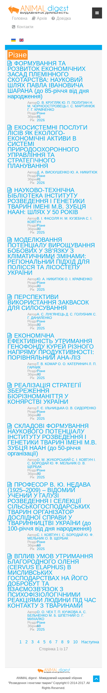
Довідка (63, 18)
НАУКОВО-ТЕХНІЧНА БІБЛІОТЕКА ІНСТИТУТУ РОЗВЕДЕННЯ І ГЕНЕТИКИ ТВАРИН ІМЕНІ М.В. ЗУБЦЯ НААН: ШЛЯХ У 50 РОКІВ (46, 201)
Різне (41, 113)
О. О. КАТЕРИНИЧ (73, 364)
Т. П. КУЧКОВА (66, 612)
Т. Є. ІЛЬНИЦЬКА (50, 408)
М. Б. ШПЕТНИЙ (62, 615)
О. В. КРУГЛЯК (49, 103)
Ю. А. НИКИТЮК (83, 172)
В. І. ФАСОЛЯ (48, 218)
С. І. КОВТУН (82, 460)
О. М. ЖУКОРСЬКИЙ (54, 460)
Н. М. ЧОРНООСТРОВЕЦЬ (60, 104)
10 (75, 642)
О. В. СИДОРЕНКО (80, 408)
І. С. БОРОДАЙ (71, 535)
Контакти (25, 27)
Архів (42, 18)
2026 (41, 120)
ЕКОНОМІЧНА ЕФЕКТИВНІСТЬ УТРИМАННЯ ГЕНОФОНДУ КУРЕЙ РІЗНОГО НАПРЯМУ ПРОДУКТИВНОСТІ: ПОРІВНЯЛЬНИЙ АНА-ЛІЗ (50, 346)
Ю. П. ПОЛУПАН (75, 103)
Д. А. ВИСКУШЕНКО (53, 172)
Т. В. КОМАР (47, 364)
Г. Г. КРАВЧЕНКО (40, 110)
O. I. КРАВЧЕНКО (78, 279)
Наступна (90, 642)
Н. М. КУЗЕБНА (72, 218)
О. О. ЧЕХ (45, 612)
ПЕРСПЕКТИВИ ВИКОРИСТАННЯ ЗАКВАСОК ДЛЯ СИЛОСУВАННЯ (48, 302)
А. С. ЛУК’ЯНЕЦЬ (51, 314)
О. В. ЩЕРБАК (56, 538)
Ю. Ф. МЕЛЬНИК (63, 463)
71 (39, 117)
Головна (19, 18)
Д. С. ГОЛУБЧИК (79, 314)
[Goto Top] (96, 679)
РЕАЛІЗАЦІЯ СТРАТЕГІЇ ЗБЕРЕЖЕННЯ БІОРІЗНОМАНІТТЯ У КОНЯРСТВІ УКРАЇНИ (44, 393)
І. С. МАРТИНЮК (81, 106)
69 (39, 545)
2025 (41, 232)
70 (39, 229)
